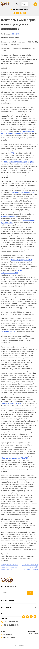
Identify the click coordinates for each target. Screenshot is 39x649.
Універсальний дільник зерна (15, 162)
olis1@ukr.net (7, 634)
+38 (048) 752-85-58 (11, 625)
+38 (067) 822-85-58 (20, 9)
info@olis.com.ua (9, 637)
